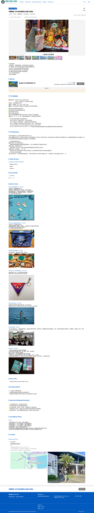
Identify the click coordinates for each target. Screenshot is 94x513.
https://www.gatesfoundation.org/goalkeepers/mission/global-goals (47, 126)
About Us (45, 1)
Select (80, 83)
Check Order (27, 1)
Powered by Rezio (81, 511)
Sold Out (82, 489)
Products (22, 1)
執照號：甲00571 (41, 506)
